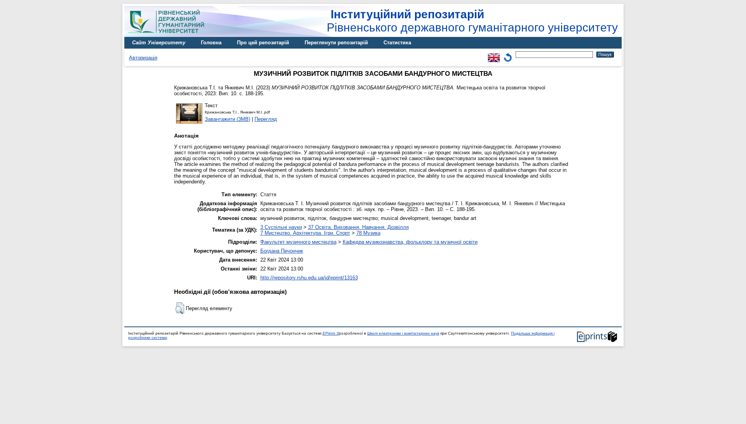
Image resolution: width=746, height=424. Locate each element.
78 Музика (368, 233)
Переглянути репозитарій (336, 42)
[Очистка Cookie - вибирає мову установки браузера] (508, 54)
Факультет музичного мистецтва (298, 242)
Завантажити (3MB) (227, 119)
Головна (211, 42)
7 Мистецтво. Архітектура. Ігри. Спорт (305, 233)
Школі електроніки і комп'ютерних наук (403, 333)
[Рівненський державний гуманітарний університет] (169, 35)
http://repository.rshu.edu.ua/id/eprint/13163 (309, 278)
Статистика (397, 42)
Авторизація (143, 58)
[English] (494, 54)
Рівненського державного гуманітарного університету (472, 21)
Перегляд (265, 119)
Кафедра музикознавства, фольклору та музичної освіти (410, 242)
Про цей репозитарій (263, 42)
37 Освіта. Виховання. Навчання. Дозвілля (358, 227)
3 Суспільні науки (281, 227)
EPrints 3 (330, 333)
